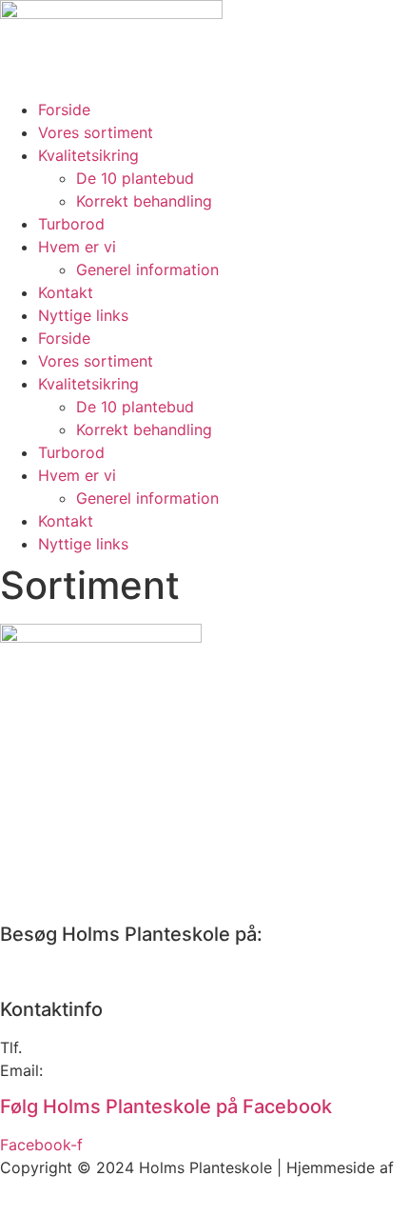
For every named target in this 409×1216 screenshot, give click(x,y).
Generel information (147, 269)
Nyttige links (83, 315)
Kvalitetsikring (88, 155)
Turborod (71, 223)
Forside (64, 109)
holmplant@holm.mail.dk (136, 1070)
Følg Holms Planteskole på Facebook (166, 1106)
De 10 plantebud (135, 178)
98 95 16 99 (70, 1047)
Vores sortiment (95, 132)
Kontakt (65, 292)
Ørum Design (46, 1190)
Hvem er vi (77, 246)
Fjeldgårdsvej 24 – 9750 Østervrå (120, 972)
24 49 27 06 (174, 1047)
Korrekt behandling (144, 200)
